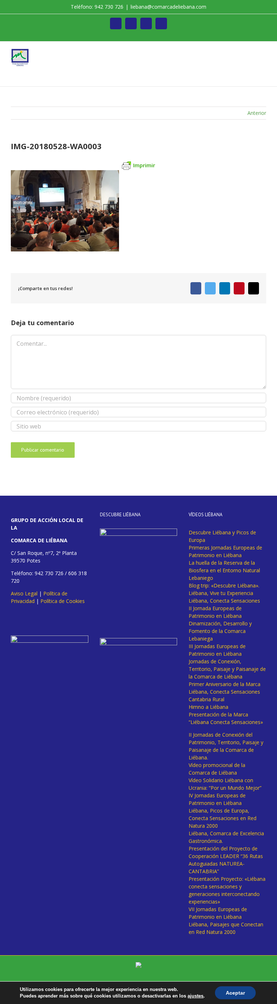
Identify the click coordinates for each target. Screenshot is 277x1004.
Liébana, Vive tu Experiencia (221, 593)
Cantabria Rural (206, 699)
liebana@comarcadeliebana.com (168, 6)
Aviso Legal (24, 593)
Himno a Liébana (208, 706)
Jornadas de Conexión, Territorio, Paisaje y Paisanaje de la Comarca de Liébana (227, 669)
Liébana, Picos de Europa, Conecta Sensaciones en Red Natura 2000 (222, 818)
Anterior (256, 112)
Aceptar (235, 993)
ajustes (195, 996)
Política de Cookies (62, 601)
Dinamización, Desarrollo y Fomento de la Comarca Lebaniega (220, 631)
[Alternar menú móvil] (263, 52)
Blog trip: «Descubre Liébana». (224, 585)
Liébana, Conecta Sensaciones (224, 600)
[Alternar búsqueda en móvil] (250, 52)
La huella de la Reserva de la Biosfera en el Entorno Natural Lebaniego (224, 570)
